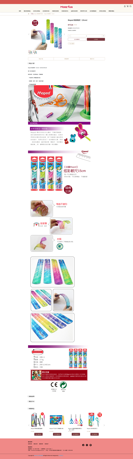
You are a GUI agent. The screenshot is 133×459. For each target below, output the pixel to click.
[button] (64, 34)
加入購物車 (77, 39)
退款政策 (30, 444)
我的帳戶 (47, 444)
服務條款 (41, 444)
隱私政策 (35, 444)
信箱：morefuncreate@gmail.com (36, 450)
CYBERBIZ (61, 455)
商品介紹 (41, 59)
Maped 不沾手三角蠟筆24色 (56, 428)
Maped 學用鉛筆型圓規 (36, 428)
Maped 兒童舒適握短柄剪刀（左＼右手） (75, 429)
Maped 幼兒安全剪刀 (92, 428)
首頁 (20, 11)
